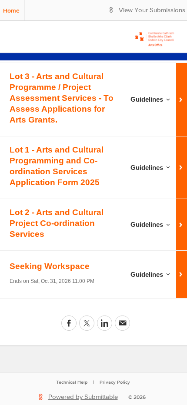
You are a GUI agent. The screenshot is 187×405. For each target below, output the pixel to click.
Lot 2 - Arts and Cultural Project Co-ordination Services (57, 223)
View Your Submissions (152, 10)
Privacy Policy (115, 382)
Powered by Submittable (83, 397)
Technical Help (71, 382)
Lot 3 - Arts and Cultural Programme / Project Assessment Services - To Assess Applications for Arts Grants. (62, 98)
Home (11, 10)
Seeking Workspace (50, 266)
